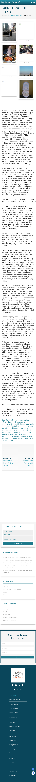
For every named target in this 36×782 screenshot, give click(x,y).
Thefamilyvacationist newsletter (11, 609)
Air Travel (12, 722)
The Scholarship (13, 708)
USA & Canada (6, 586)
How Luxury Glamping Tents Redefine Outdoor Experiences (17, 560)
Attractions (8, 531)
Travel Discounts (13, 704)
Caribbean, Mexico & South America (12, 589)
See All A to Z (18, 543)
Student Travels (13, 712)
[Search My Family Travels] (31, 2)
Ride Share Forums (14, 726)
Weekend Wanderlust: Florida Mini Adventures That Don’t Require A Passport (17, 566)
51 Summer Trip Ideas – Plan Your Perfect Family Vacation (17, 557)
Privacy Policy (12, 775)
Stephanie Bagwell (15, 15)
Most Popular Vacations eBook (10, 617)
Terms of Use (13, 771)
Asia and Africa (7, 595)
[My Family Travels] (18, 675)
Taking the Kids (6, 614)
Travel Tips (12, 730)
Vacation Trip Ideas (10, 539)
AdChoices (13, 695)
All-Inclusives (12, 740)
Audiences (7, 534)
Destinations (8, 537)
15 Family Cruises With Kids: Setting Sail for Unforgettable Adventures (17, 571)
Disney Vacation (13, 745)
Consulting (12, 749)
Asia (4, 450)
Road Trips (12, 753)
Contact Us (12, 767)
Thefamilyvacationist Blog (9, 620)
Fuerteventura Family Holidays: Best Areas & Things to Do (17, 563)
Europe (5, 592)
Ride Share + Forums (8, 612)
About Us (11, 763)
